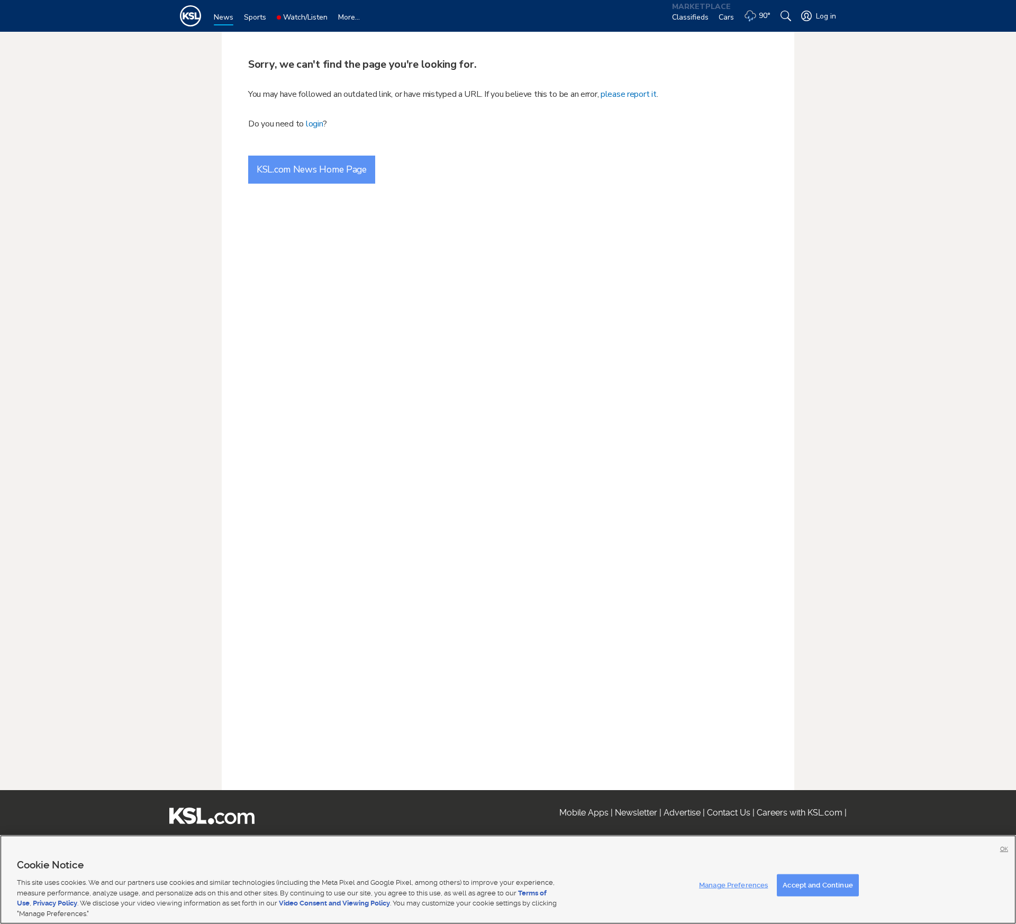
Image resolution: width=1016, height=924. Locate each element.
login (314, 124)
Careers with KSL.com (799, 813)
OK (1004, 849)
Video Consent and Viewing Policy (334, 903)
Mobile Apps (584, 813)
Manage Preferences (733, 885)
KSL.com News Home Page (312, 169)
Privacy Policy (55, 903)
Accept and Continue (817, 885)
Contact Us (728, 813)
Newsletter (636, 813)
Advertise (682, 813)
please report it (629, 94)
